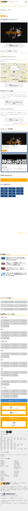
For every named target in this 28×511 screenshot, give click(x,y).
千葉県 (20, 332)
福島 (21, 437)
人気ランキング (11, 454)
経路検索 (2, 463)
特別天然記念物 (4, 305)
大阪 (5, 444)
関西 (4, 193)
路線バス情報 (16, 464)
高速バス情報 (16, 466)
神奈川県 (12, 332)
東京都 (2, 332)
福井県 (20, 347)
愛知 (5, 443)
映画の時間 (16, 472)
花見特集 (2, 472)
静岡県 (11, 353)
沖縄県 (11, 396)
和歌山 (21, 444)
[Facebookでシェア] (7, 431)
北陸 (12, 191)
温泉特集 (2, 480)
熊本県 (2, 393)
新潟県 (2, 344)
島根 (15, 445)
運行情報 (2, 464)
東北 (12, 188)
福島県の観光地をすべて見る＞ (14, 180)
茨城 (18, 439)
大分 (18, 448)
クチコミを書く (15, 120)
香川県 (11, 381)
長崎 (11, 448)
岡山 (5, 445)
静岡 (8, 443)
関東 (20, 188)
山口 (18, 445)
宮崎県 (20, 393)
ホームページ (21, 59)
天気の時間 (16, 473)
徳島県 (2, 381)
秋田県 (11, 323)
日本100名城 (17, 305)
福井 (11, 441)
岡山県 (11, 372)
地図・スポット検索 (4, 466)
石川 (8, 441)
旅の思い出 (16, 476)
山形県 (20, 323)
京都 (11, 444)
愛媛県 (20, 381)
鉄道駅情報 (16, 462)
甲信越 (4, 191)
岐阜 (11, 443)
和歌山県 (21, 365)
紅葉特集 (2, 477)
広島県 (2, 372)
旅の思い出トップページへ (14, 400)
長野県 (20, 344)
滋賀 (18, 444)
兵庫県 (20, 363)
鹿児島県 (3, 396)
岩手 (8, 437)
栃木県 (20, 335)
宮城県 (2, 323)
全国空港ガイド (17, 468)
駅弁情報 (16, 475)
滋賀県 (2, 365)
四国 (20, 193)
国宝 (16, 302)
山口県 (11, 375)
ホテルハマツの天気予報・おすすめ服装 (15, 103)
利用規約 (12, 498)
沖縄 (12, 196)
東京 (5, 439)
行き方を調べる (15, 85)
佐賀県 (11, 390)
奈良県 (11, 365)
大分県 (11, 393)
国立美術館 (17, 309)
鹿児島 (25, 448)
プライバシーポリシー (19, 498)
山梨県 (11, 344)
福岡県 (2, 390)
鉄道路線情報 (16, 463)
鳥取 (11, 445)
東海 (20, 191)
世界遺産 (3, 302)
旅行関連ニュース (4, 454)
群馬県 (2, 338)
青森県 (11, 320)
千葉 (11, 439)
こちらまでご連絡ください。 (22, 124)
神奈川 (8, 439)
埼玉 (15, 439)
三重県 (2, 356)
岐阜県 (20, 353)
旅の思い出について (5, 498)
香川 (8, 447)
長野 (8, 440)
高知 (15, 447)
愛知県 (2, 353)
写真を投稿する (15, 45)
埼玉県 (2, 335)
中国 (12, 193)
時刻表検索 (3, 462)
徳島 (5, 447)
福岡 (5, 448)
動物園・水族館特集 (4, 475)
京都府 (2, 363)
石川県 (11, 347)
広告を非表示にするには (22, 232)
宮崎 (21, 448)
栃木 (21, 439)
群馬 (25, 439)
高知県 (2, 384)
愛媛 (11, 447)
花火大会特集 (3, 473)
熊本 (15, 448)
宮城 (11, 437)
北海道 (4, 188)
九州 (4, 196)
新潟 (11, 440)
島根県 (2, 375)
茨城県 (11, 335)
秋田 (15, 437)
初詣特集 (2, 479)
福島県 (2, 326)
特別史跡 (3, 309)
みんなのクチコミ (19, 454)
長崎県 (20, 390)
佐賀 (8, 448)
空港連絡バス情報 (17, 467)
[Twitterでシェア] (10, 431)
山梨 (5, 440)
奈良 (15, 444)
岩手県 (20, 320)
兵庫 (8, 444)
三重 (15, 443)
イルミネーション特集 (5, 476)
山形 (18, 437)
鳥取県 (20, 372)
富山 (5, 441)
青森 (5, 437)
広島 (8, 445)
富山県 (2, 347)
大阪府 (11, 363)
